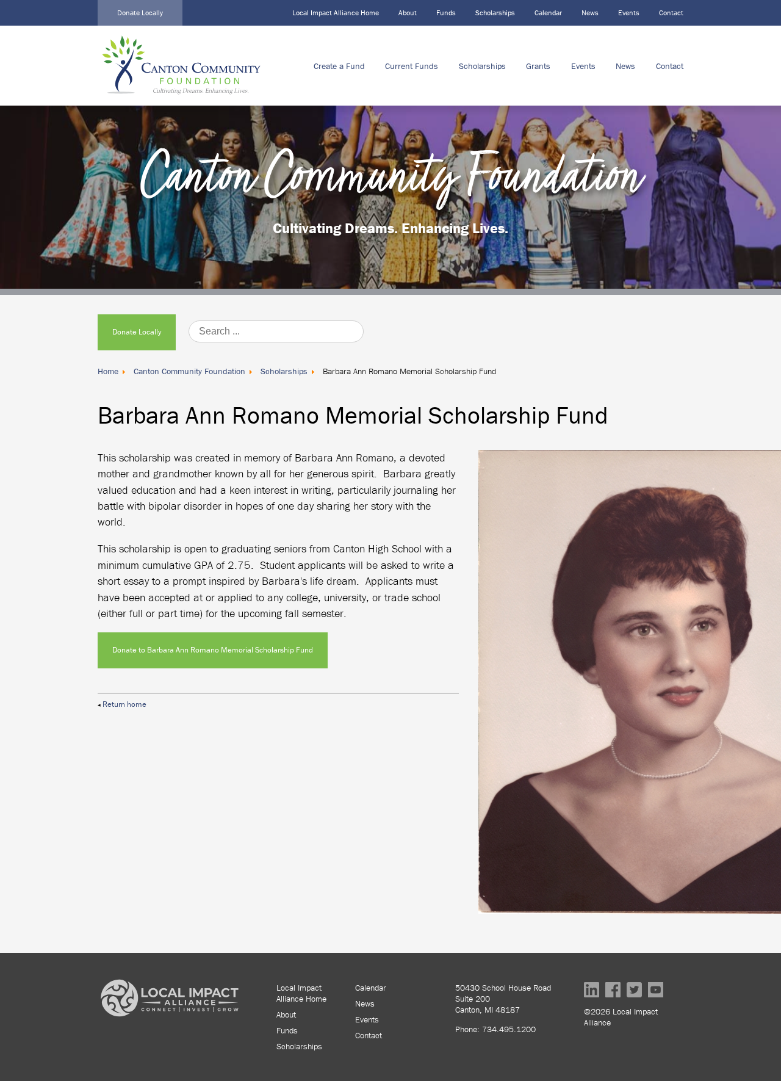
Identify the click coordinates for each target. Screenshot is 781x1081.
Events (628, 12)
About (407, 12)
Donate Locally (140, 12)
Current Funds (411, 65)
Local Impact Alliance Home (335, 12)
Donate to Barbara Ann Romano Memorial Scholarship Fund (212, 650)
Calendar (548, 12)
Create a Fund (339, 65)
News (590, 12)
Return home (124, 704)
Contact (671, 12)
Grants (538, 65)
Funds (446, 12)
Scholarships (495, 12)
